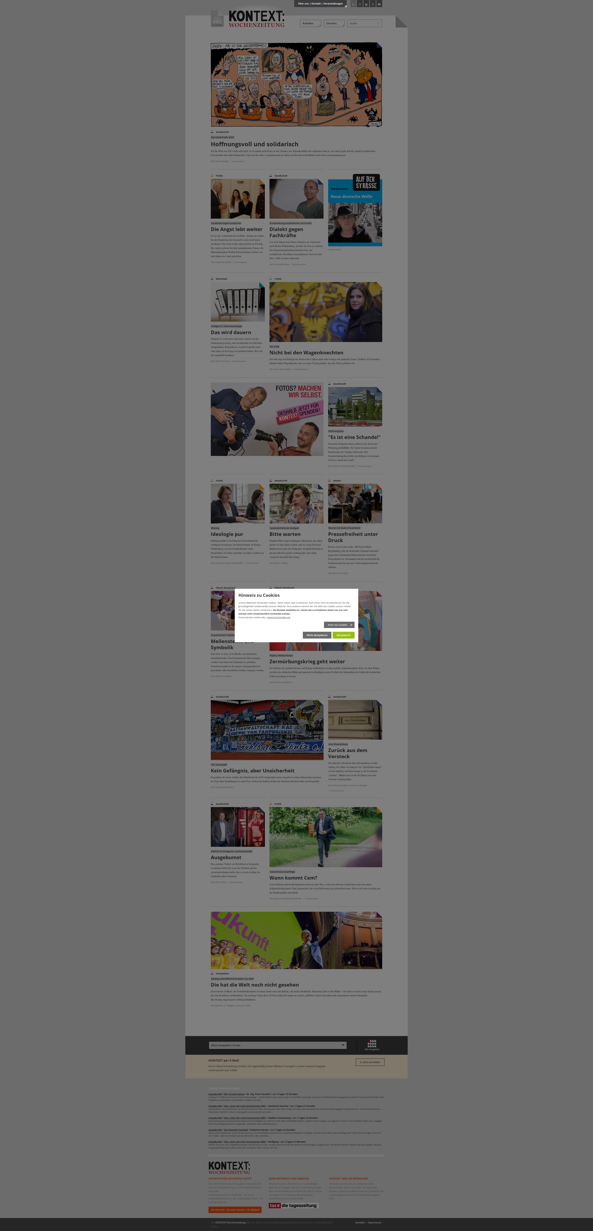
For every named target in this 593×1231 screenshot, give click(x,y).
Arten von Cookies (337, 624)
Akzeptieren (343, 635)
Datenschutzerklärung (278, 617)
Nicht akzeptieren (317, 635)
